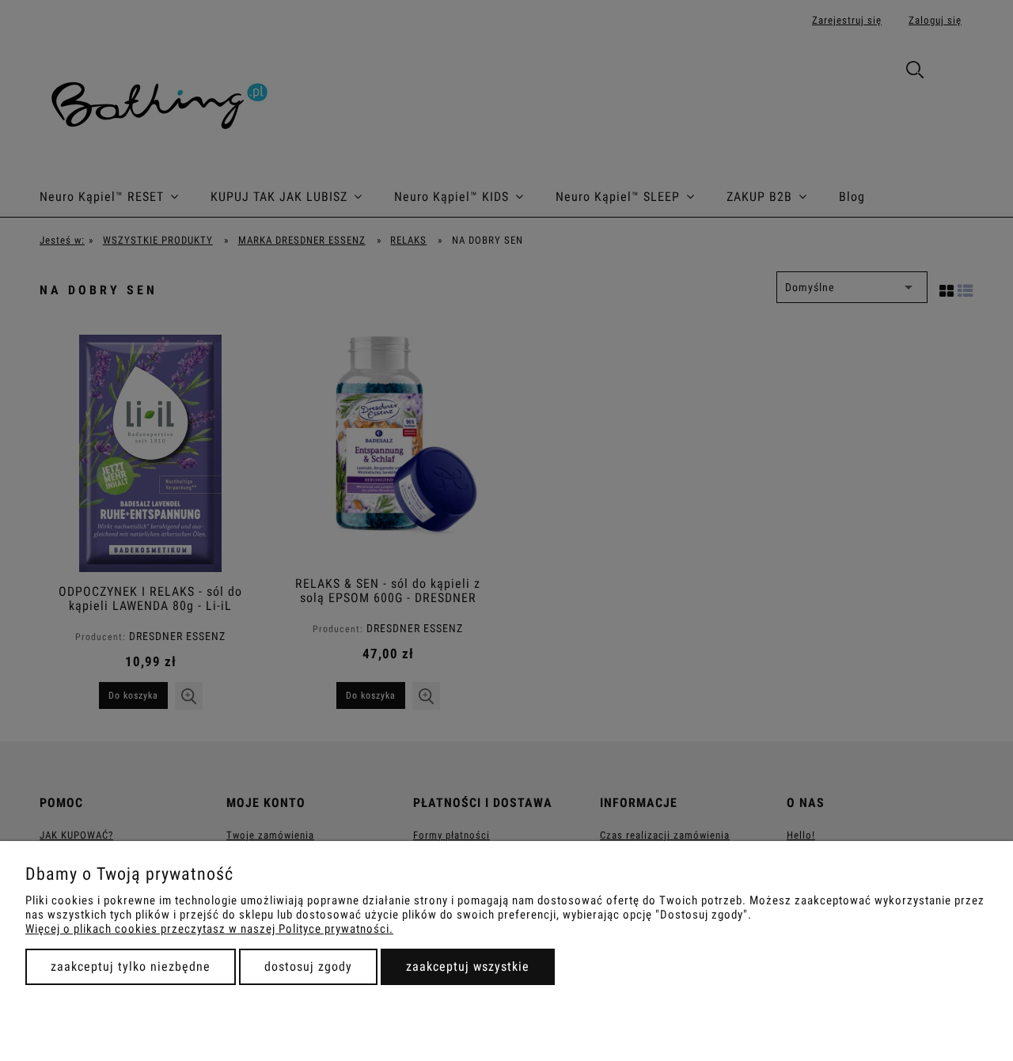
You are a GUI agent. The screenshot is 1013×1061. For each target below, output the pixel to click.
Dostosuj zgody (308, 966)
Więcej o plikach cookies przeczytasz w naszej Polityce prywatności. (209, 929)
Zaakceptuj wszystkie (467, 966)
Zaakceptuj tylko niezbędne (131, 966)
